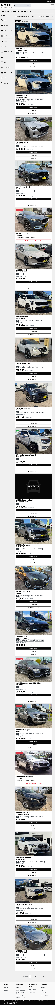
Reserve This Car (34, 66)
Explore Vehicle (33, 60)
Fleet (42, 990)
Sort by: (40, 16)
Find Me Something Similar (33, 241)
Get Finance (34, 63)
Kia (5, 989)
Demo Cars (19, 989)
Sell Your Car (19, 995)
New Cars (18, 987)
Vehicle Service (32, 989)
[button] (52, 5)
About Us (43, 989)
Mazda (6, 987)
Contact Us (43, 987)
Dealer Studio (13, 1003)
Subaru (6, 990)
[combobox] (22, 5)
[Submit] (15, 5)
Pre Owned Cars (20, 990)
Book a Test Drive (20, 997)
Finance (18, 993)
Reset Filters (18, 21)
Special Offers (20, 992)
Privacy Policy (44, 995)
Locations (48, 1)
